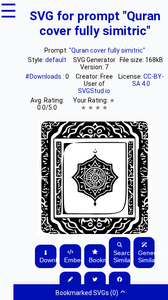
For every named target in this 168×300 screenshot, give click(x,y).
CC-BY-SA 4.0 (148, 80)
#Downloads (44, 76)
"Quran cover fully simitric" (107, 50)
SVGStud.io (94, 90)
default (55, 59)
